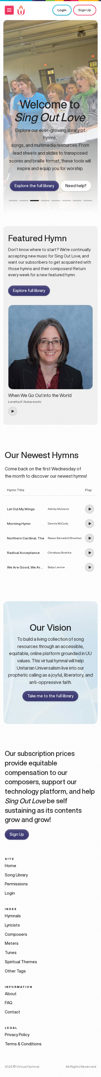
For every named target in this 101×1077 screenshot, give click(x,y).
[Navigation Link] (21, 10)
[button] (9, 10)
